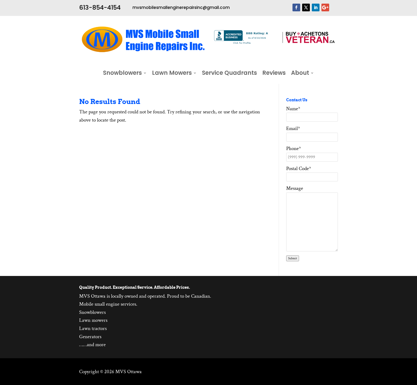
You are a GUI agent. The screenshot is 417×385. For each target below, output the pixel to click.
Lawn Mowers (172, 73)
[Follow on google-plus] (325, 7)
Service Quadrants (229, 73)
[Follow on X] (306, 7)
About (300, 73)
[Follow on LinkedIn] (316, 7)
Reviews (274, 73)
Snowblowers (122, 73)
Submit (292, 258)
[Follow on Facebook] (296, 7)
